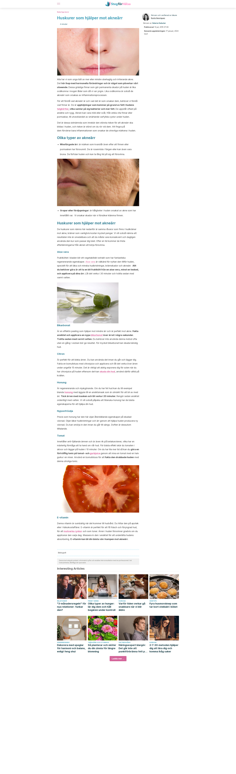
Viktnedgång (125, 642)
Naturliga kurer (63, 12)
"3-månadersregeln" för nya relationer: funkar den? (71, 606)
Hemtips (153, 601)
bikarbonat (97, 335)
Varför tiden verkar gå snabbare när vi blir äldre (132, 606)
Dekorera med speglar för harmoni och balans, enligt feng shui (71, 648)
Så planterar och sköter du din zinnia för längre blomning (102, 648)
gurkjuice (95, 453)
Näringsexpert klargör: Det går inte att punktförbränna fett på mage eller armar (132, 648)
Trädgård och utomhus (98, 642)
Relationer (62, 601)
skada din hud (107, 371)
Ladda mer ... (118, 658)
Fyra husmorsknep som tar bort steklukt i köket (163, 605)
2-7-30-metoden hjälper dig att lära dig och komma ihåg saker (163, 648)
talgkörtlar (63, 109)
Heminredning (63, 642)
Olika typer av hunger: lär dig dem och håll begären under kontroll (101, 606)
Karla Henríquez (158, 18)
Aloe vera (90, 261)
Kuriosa (122, 601)
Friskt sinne (93, 601)
